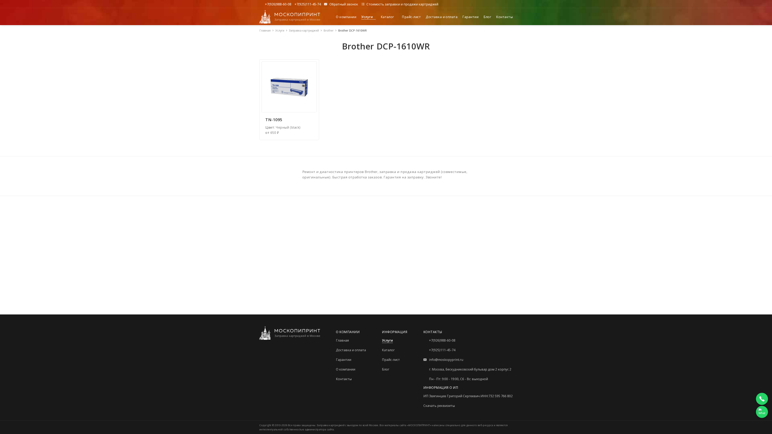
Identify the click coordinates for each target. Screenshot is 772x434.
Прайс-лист (411, 16)
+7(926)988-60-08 (278, 4)
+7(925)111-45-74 (308, 4)
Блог (487, 16)
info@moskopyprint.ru (446, 359)
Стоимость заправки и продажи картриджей (402, 4)
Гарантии (470, 16)
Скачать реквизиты (439, 405)
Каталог (388, 16)
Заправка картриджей (304, 30)
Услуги (367, 16)
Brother (328, 30)
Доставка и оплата (441, 16)
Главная (265, 30)
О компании (346, 16)
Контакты (504, 16)
